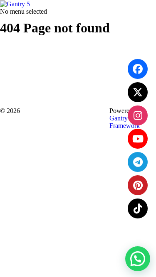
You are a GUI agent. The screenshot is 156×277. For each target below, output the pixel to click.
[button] (137, 258)
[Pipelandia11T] (138, 92)
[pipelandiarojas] (138, 139)
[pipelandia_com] (138, 115)
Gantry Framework (124, 122)
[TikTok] (138, 208)
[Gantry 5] (15, 3)
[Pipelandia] (138, 69)
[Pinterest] (138, 185)
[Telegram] (138, 162)
